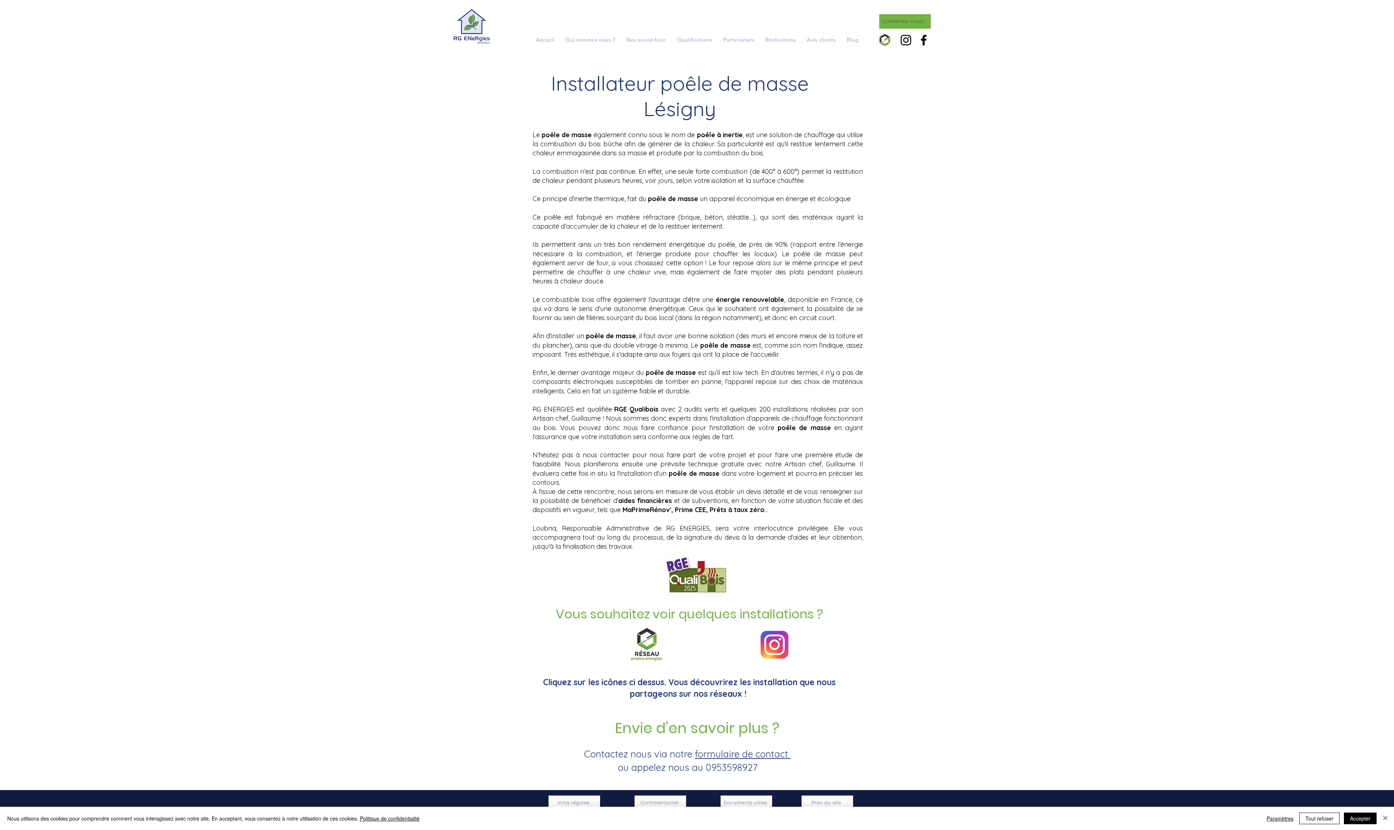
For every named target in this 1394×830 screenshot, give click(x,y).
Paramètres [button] (1280, 818)
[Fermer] (1385, 818)
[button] (646, 40)
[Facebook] (924, 40)
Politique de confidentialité (390, 818)
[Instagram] (906, 40)
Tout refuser (1319, 818)
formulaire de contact (743, 754)
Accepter (1360, 818)
